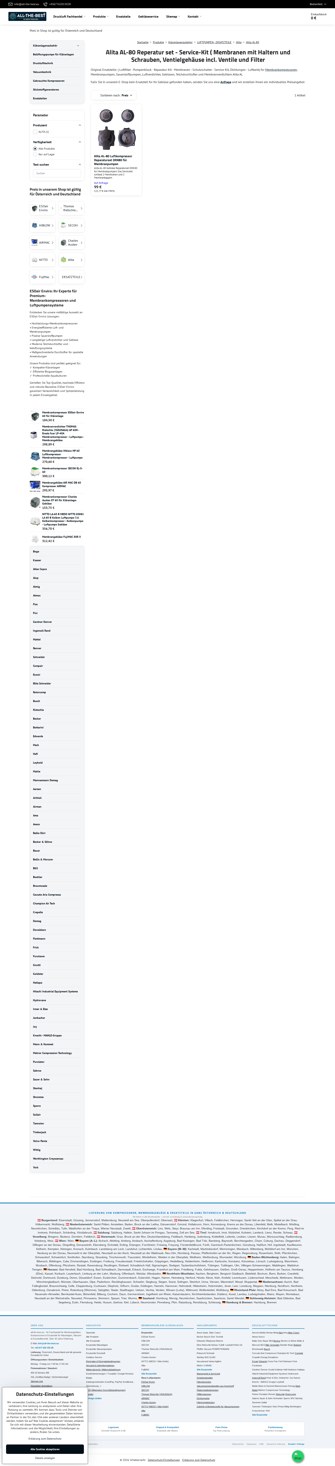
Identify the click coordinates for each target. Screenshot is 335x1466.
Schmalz (210, 1353)
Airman (269, 1332)
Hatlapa (300, 1369)
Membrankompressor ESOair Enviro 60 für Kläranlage (63, 414)
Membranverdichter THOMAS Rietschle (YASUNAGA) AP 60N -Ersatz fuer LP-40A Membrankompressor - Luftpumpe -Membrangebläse (63, 433)
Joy (291, 1378)
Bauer (266, 1341)
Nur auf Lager (47, 154)
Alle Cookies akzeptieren (45, 1449)
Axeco (262, 1337)
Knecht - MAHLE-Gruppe (264, 1382)
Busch (207, 1337)
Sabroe (255, 1398)
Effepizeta (210, 1341)
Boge (290, 1345)
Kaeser (297, 1378)
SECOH (145, 1345)
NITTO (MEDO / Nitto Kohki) (155, 1361)
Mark (297, 1386)
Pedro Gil (237, 1345)
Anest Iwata (202, 1332)
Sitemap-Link (37, 1381)
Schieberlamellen (205, 1378)
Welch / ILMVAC (204, 1365)
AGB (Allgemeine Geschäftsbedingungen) (106, 1390)
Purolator (263, 1394)
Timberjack (266, 1406)
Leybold (229, 1345)
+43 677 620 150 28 (44, 1348)
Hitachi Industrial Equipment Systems (269, 1374)
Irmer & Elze (272, 1378)
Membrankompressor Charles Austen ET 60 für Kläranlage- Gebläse (59, 500)
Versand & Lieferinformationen (100, 1365)
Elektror (219, 1341)
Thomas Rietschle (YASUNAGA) (156, 1349)
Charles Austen (148, 1357)
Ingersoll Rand (259, 1378)
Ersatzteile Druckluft (95, 1353)
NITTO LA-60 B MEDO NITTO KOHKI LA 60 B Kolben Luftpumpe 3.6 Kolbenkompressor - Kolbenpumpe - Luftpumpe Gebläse (63, 519)
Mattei (255, 1390)
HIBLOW (145, 1341)
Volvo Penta (278, 1406)
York (268, 1410)
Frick (294, 1361)
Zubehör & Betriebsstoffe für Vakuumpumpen (218, 1406)
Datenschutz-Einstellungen (164, 1460)
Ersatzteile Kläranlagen (97, 1345)
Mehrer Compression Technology (274, 1390)
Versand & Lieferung (276, 1444)
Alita (143, 1365)
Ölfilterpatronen (204, 1394)
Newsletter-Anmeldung (41, 1386)
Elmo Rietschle (204, 1345)
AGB (261, 1444)
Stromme (256, 1402)
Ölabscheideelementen (207, 1390)
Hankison (292, 1369)
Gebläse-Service (94, 1357)
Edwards (201, 1341)
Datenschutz (238, 1444)
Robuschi (201, 1353)
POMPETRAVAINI (220, 1349)
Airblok (262, 1332)
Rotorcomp (290, 1394)
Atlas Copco (215, 1332)
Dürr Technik (217, 1337)
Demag (263, 1357)
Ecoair (255, 1361)
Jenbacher (284, 1378)
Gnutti (271, 1369)
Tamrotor (256, 1406)
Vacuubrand (202, 1361)
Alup (281, 1332)
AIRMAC (145, 1353)
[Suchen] (294, 16)
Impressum (251, 1444)
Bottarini (297, 1345)
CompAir (299, 1353)
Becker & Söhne (288, 1341)
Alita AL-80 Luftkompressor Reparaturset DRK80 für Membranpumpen (113, 160)
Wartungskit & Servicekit (208, 1374)
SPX (292, 1398)
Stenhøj (298, 1398)
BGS (262, 1345)
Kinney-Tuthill (217, 1345)
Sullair (264, 1402)
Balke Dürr (257, 1341)
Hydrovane (293, 1374)
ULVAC (212, 1357)
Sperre (286, 1398)
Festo (270, 1361)
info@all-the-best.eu (48, 1343)
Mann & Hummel (266, 1386)
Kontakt (89, 1394)
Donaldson (273, 1357)
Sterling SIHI (202, 1357)
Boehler (283, 1345)
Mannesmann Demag (285, 1386)
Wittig (286, 1406)
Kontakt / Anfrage (296, 1444)
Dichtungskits (203, 1398)
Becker (200, 1337)
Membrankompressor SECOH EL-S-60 (62, 470)
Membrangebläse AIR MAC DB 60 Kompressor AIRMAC (61, 484)
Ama (285, 1332)
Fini (280, 1361)
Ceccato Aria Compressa (264, 1353)
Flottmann (287, 1361)
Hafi (285, 1369)
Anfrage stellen (94, 1398)
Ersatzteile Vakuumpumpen (99, 1349)
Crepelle (256, 1357)
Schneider (278, 1398)
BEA (271, 1341)
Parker (255, 1394)
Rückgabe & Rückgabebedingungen (103, 1361)
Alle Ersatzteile (93, 1341)
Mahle (255, 1386)
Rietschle (280, 1394)
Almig (275, 1332)
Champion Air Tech (285, 1353)
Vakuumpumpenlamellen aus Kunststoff (215, 1386)
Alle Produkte (47, 148)
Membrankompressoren (281, 70)
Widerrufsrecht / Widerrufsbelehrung (103, 1369)
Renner (271, 1394)
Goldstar (279, 1369)
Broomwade (257, 1349)
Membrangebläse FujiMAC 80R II (61, 537)
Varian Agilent (215, 1361)
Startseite (90, 1332)
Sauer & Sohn (266, 1398)
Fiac (276, 1361)
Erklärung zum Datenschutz (198, 1460)
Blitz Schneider (273, 1345)
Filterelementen (204, 1382)
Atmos (255, 1337)
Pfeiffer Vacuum (204, 1349)
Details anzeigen (45, 1458)
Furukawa (257, 1365)
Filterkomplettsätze (206, 1402)
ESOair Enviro (148, 1337)
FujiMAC (145, 1369)
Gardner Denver (260, 1369)
